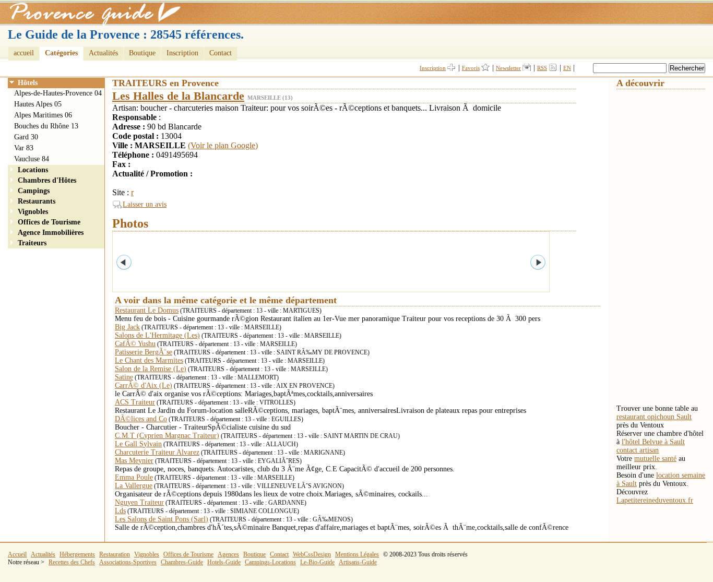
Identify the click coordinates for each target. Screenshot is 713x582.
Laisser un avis (145, 204)
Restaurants (36, 201)
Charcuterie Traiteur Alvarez (157, 452)
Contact (220, 53)
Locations (33, 170)
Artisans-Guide (358, 562)
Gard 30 (26, 137)
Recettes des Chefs (72, 562)
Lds (120, 511)
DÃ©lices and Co (141, 419)
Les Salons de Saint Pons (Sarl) (161, 519)
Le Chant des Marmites (149, 360)
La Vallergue (133, 486)
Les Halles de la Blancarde (178, 95)
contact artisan (637, 450)
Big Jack (127, 327)
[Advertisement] (658, 245)
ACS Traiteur (135, 402)
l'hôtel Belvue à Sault (653, 442)
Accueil (17, 554)
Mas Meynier (134, 461)
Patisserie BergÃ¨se (143, 352)
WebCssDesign (312, 554)
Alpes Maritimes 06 (43, 115)
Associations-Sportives (128, 562)
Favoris (471, 68)
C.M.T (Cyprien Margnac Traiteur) (167, 436)
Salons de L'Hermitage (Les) (157, 335)
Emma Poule (134, 477)
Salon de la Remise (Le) (150, 369)
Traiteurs (32, 243)
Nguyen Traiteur (139, 502)
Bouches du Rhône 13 (46, 126)
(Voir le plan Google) (223, 145)
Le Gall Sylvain (138, 444)
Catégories (61, 53)
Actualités (103, 53)
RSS (542, 68)
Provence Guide (91, 13)
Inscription (182, 53)
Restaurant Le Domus (147, 310)
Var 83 (23, 148)
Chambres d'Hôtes (47, 180)
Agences (228, 554)
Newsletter (508, 68)
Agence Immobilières (51, 232)
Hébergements (77, 554)
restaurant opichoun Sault (654, 417)
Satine (124, 377)
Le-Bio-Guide (317, 562)
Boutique (142, 53)
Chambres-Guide (182, 562)
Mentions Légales (357, 554)
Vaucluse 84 (31, 159)
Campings (34, 191)
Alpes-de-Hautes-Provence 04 (58, 93)
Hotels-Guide (224, 562)
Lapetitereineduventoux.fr (654, 500)
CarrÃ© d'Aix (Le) (143, 385)
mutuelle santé (655, 458)
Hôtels (28, 83)
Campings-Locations (270, 562)
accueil (24, 53)
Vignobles (33, 212)
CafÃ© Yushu (135, 344)
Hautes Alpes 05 (38, 104)
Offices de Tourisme (49, 222)
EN (567, 68)
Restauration (114, 554)
